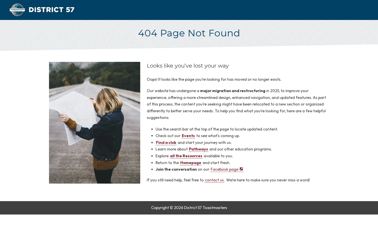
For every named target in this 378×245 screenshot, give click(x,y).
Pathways (198, 149)
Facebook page (224, 169)
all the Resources (186, 155)
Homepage (190, 162)
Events (188, 135)
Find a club (166, 142)
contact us (214, 179)
